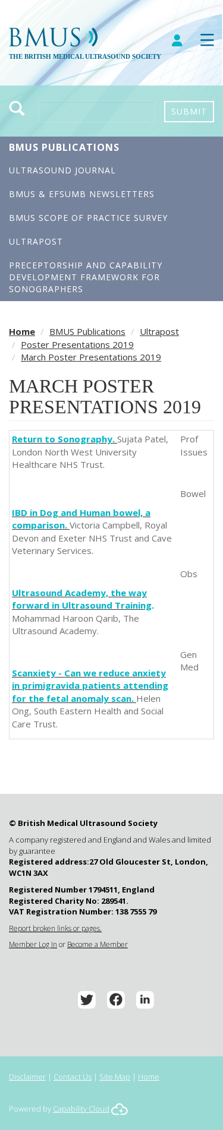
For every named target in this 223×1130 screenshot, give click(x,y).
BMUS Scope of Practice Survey (88, 217)
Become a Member (97, 944)
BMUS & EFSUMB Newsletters (82, 194)
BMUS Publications (64, 147)
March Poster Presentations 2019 (91, 357)
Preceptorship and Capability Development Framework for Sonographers (85, 277)
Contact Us (73, 1076)
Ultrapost (36, 241)
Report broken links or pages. (55, 928)
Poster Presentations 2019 (77, 344)
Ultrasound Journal (62, 170)
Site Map (114, 1076)
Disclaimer (27, 1076)
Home (22, 331)
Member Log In (33, 944)
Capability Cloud (81, 1108)
